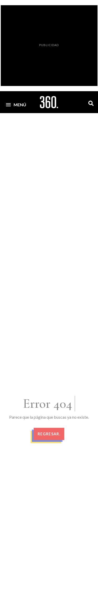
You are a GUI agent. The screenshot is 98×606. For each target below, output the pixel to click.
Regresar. (49, 434)
